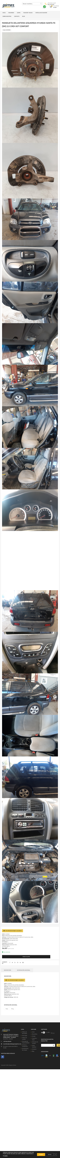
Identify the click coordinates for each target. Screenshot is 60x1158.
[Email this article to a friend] (23, 963)
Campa (18, 12)
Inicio (4, 12)
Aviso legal (24, 1035)
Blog (23, 16)
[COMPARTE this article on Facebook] (10, 963)
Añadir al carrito (26, 956)
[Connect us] (2, 1057)
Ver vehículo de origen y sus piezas (13, 930)
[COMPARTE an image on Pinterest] (17, 963)
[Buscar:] (32, 3)
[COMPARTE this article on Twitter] (12, 963)
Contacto (16, 16)
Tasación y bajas (27, 12)
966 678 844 (51, 4)
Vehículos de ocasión (41, 12)
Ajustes (49, 1154)
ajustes (5, 1155)
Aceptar (41, 1154)
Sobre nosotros (7, 16)
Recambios (11, 12)
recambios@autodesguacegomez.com (12, 1044)
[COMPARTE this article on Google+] (15, 963)
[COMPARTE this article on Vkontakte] (20, 963)
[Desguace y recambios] (7, 5)
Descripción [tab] (7, 970)
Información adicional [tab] (23, 970)
